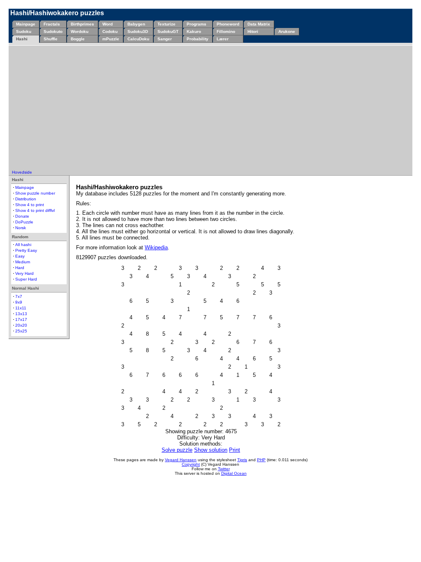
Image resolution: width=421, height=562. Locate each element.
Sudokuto (53, 31)
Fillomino (226, 31)
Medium (22, 262)
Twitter (224, 469)
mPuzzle (110, 39)
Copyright (191, 464)
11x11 (20, 308)
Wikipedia (156, 247)
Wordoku (79, 31)
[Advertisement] (210, 108)
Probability (197, 39)
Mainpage (25, 24)
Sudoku (23, 31)
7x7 (18, 296)
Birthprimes (82, 24)
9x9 (18, 302)
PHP (261, 459)
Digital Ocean (234, 473)
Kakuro (194, 31)
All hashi (23, 244)
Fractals (52, 24)
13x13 (21, 313)
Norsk (20, 227)
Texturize (166, 24)
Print (234, 450)
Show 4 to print (29, 204)
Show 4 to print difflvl (35, 210)
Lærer (223, 39)
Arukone (286, 31)
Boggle (78, 39)
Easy (20, 256)
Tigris (242, 459)
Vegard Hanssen (181, 459)
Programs (196, 24)
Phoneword (228, 24)
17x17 (21, 319)
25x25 (21, 331)
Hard (19, 267)
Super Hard (26, 279)
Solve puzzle (177, 450)
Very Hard (24, 273)
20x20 (21, 325)
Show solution (210, 450)
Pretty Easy (26, 250)
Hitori (253, 31)
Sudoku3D (137, 31)
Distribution (25, 199)
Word (107, 24)
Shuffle (51, 39)
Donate (22, 216)
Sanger (164, 39)
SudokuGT (167, 31)
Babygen (136, 24)
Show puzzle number (35, 193)
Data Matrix (259, 24)
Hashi (22, 39)
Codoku (110, 31)
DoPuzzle (24, 222)
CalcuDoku (138, 39)
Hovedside (22, 172)
